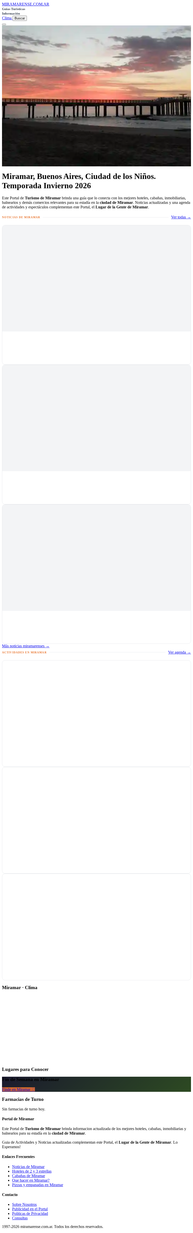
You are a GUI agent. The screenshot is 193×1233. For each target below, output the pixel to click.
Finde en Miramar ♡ (18, 1089)
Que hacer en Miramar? (31, 1180)
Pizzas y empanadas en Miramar (37, 1185)
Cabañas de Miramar (28, 1176)
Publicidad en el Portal (30, 1209)
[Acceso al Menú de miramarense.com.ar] (4, 24)
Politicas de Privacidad (30, 1213)
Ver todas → (181, 217)
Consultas (20, 1218)
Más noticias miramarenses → (26, 646)
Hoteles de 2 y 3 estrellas (32, 1171)
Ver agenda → (179, 652)
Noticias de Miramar (28, 1167)
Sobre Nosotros (24, 1204)
